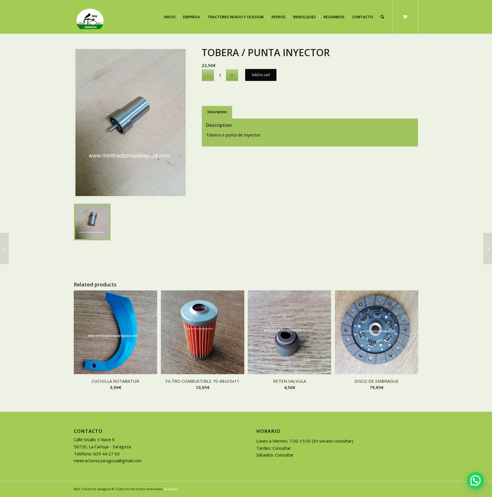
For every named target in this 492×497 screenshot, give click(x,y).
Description (217, 111)
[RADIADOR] (4, 248)
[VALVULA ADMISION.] (487, 248)
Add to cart (261, 74)
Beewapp (171, 489)
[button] (475, 480)
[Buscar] (382, 17)
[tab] (217, 112)
